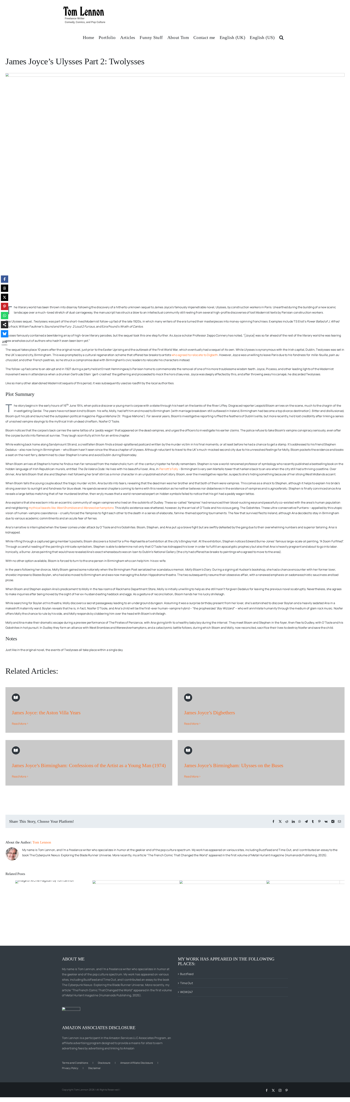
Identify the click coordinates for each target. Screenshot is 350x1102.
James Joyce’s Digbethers (209, 712)
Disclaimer (94, 1068)
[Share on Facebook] (4, 279)
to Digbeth (210, 355)
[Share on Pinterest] (4, 306)
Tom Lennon (41, 842)
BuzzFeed (186, 974)
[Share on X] (4, 297)
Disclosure (104, 1062)
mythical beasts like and (71, 508)
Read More (19, 724)
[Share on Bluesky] (4, 333)
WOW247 (186, 992)
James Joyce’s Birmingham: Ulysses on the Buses (233, 765)
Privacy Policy (70, 1068)
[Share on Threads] (4, 288)
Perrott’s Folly (168, 469)
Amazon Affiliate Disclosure (136, 1062)
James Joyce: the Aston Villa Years (46, 712)
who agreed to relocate (187, 355)
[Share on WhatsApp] (4, 315)
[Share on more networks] (4, 324)
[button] (281, 37)
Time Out (186, 983)
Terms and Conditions (75, 1062)
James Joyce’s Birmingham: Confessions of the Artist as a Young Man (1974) (89, 765)
